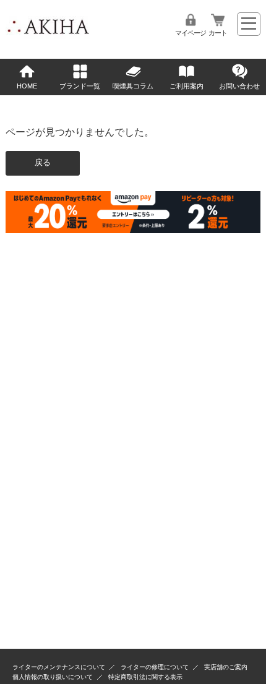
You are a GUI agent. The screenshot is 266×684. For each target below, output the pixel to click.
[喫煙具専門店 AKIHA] (48, 37)
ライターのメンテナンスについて (58, 667)
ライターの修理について (155, 667)
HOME (27, 86)
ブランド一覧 (79, 86)
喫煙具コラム (133, 86)
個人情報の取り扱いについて (52, 676)
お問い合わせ (239, 86)
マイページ (190, 32)
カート (217, 32)
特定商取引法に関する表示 (145, 676)
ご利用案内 (186, 86)
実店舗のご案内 (225, 667)
